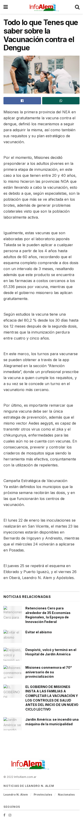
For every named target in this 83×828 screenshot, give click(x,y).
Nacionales (66, 794)
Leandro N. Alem (15, 794)
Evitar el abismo (38, 632)
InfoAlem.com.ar (25, 777)
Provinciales (43, 794)
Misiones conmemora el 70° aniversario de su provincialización (48, 671)
